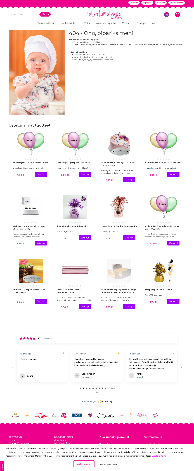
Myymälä (134, 3)
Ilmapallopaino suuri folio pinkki (72, 226)
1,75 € (64, 238)
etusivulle (101, 54)
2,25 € (20, 302)
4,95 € (20, 243)
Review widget (89, 410)
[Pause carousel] (97, 400)
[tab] (80, 396)
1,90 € (64, 307)
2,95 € (109, 180)
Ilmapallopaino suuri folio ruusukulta (119, 226)
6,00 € (65, 175)
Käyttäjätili (147, 3)
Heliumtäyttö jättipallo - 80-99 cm (73, 163)
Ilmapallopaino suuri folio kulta (160, 290)
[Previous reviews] (12, 372)
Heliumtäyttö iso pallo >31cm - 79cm (30, 163)
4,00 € (20, 175)
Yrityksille (161, 3)
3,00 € (153, 175)
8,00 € (153, 243)
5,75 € (109, 307)
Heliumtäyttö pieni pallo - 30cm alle (162, 163)
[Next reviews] (181, 372)
